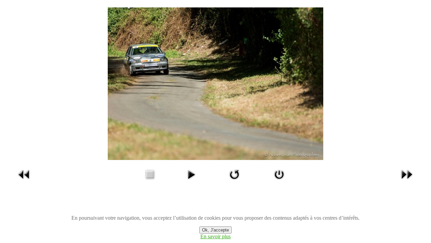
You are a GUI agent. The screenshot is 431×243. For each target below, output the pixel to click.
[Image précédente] (24, 181)
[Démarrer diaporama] (191, 181)
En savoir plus (215, 236)
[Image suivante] (407, 181)
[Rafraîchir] (234, 181)
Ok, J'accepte (215, 230)
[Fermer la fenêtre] (279, 181)
